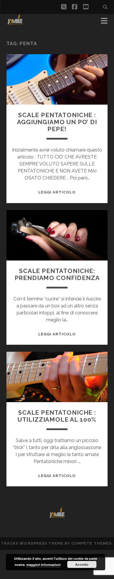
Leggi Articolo (57, 192)
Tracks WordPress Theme (32, 543)
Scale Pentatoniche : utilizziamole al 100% (57, 416)
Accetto (81, 564)
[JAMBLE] (15, 22)
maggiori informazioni (43, 564)
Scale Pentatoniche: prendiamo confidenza (57, 274)
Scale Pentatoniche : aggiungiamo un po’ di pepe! (57, 122)
